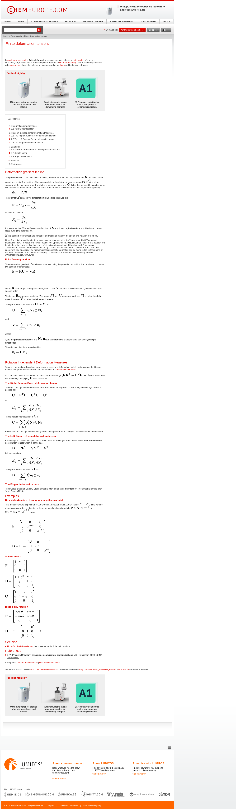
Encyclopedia (16, 36)
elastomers (15, 65)
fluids (62, 65)
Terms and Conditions (68, 806)
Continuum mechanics (27, 662)
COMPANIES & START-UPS (44, 21)
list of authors (123, 670)
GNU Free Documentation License (45, 670)
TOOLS (166, 21)
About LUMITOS (103, 763)
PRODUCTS (70, 21)
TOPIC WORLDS (148, 21)
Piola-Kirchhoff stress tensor (20, 646)
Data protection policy (92, 806)
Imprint (51, 806)
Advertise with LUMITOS (148, 763)
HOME (7, 21)
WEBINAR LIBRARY (93, 21)
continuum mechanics (17, 60)
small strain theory (67, 62)
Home (5, 36)
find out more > (59, 778)
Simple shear (12, 556)
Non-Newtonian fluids (49, 662)
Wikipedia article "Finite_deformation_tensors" (97, 670)
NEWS (21, 21)
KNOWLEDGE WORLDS (121, 21)
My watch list (111, 30)
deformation (78, 60)
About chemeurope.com (68, 763)
